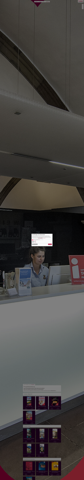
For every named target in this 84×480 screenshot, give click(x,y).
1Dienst (35, 240)
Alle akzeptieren (50, 244)
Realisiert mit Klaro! (50, 245)
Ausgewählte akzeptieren (34, 244)
